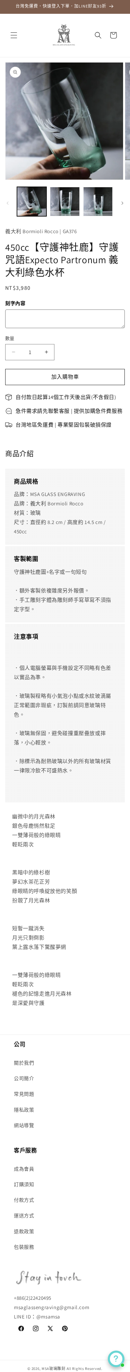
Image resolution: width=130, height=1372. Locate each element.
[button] (13, 35)
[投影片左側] (7, 203)
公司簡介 (24, 1078)
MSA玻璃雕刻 (54, 1368)
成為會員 (24, 1169)
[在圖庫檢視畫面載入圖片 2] (64, 201)
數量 (10, 338)
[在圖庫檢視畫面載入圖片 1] (31, 201)
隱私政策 (24, 1110)
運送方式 (24, 1215)
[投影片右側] (122, 203)
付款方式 (24, 1200)
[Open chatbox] (116, 1359)
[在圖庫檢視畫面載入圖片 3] (98, 201)
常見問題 (24, 1094)
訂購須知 (24, 1184)
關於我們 (24, 1063)
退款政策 (24, 1231)
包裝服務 (24, 1247)
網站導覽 (24, 1125)
